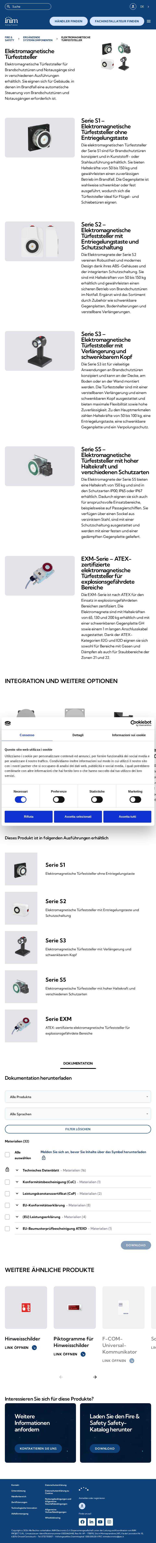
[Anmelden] (133, 6)
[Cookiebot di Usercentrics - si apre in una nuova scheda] (133, 723)
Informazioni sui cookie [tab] (129, 735)
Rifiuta (28, 816)
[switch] (59, 799)
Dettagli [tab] (78, 735)
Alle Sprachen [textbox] (20, 1114)
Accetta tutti (127, 816)
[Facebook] (82, 1522)
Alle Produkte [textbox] (20, 1097)
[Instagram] (109, 1522)
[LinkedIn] (91, 1522)
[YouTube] (100, 1522)
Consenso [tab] (27, 735)
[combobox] (28, 6)
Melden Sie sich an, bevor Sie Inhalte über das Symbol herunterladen (93, 1155)
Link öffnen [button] (20, 1348)
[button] (78, 1063)
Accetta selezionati (78, 816)
